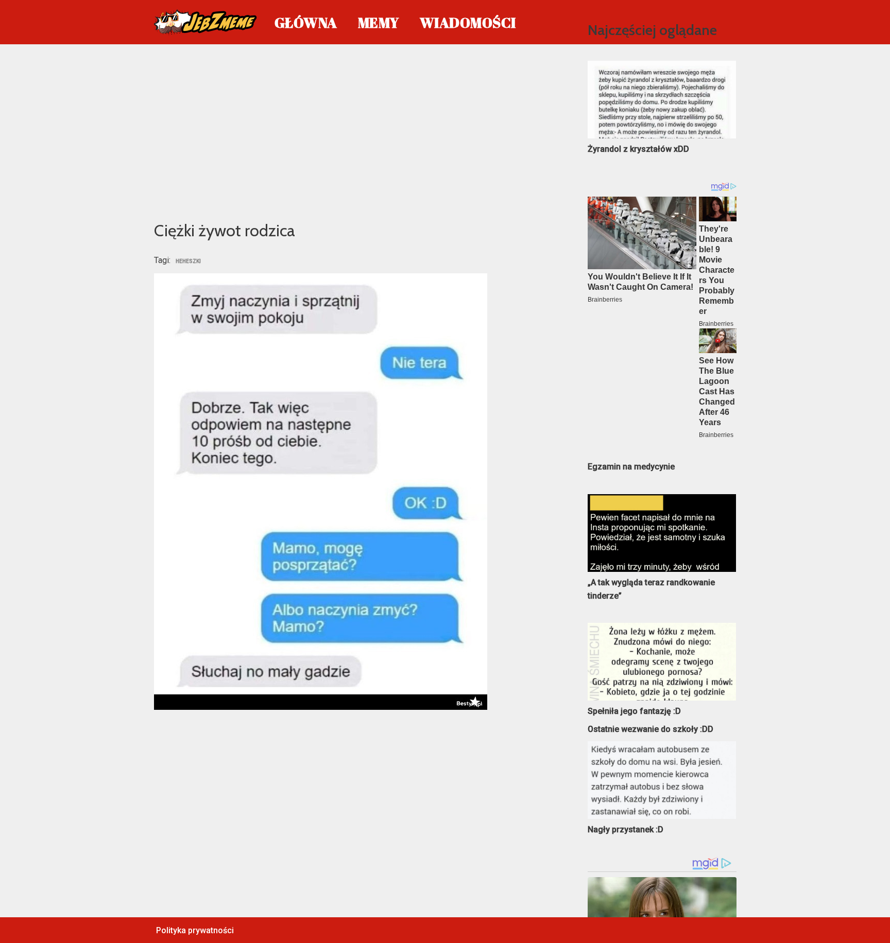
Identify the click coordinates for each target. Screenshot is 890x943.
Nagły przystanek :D (625, 829)
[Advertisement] (355, 131)
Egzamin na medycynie (631, 467)
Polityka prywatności (195, 930)
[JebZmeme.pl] (205, 22)
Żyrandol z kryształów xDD (638, 149)
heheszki (188, 261)
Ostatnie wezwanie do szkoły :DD (650, 729)
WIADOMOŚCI (468, 22)
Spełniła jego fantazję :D (634, 711)
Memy (378, 22)
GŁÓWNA (306, 22)
